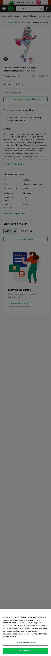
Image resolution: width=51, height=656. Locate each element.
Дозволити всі (25, 650)
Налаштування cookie (25, 642)
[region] (25, 632)
